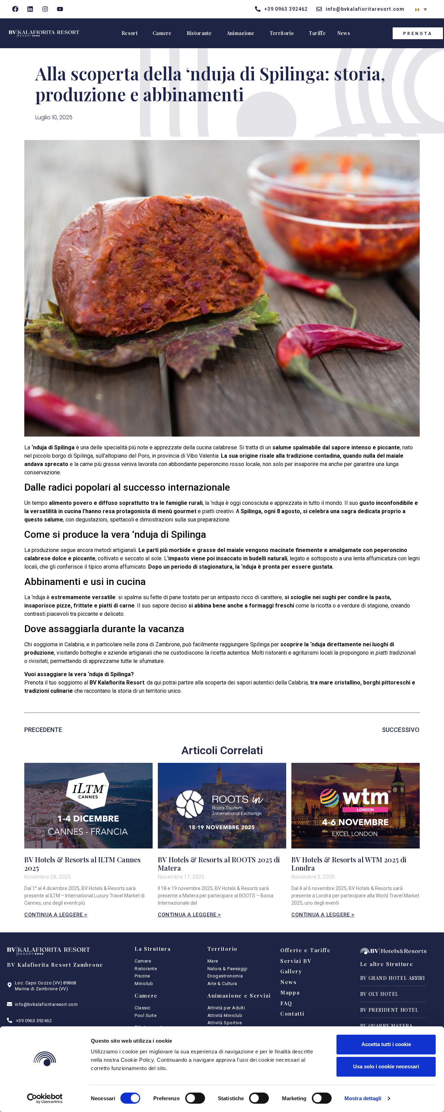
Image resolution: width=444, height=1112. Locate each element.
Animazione (241, 33)
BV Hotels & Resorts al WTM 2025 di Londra (349, 863)
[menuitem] (421, 9)
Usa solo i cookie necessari (386, 1066)
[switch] (195, 1098)
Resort (129, 33)
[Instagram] (45, 9)
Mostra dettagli (363, 1098)
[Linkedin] (30, 9)
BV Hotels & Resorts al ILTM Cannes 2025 (82, 863)
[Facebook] (15, 9)
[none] (421, 9)
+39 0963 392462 (34, 1020)
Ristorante (199, 33)
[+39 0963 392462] (9, 1020)
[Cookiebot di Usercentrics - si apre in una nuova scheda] (45, 1098)
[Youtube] (60, 9)
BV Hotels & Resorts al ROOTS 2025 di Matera (219, 863)
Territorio (282, 33)
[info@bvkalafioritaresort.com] (9, 1004)
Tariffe (317, 33)
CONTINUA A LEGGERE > (55, 915)
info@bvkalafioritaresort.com (46, 1004)
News (343, 33)
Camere (162, 33)
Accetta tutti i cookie (386, 1044)
